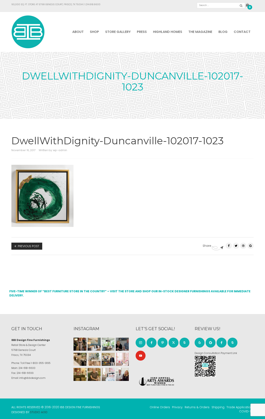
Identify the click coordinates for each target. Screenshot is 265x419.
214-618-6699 (25, 373)
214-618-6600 (26, 368)
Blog (223, 31)
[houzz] (184, 343)
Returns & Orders (197, 407)
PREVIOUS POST (28, 246)
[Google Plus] (250, 246)
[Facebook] (229, 246)
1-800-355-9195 (41, 363)
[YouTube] (141, 356)
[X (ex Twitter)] (173, 343)
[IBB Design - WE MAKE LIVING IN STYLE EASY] (28, 32)
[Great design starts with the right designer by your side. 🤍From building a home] (94, 359)
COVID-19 (246, 411)
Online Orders (160, 407)
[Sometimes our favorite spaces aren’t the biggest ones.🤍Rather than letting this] (122, 359)
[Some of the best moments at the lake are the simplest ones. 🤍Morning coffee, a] (108, 344)
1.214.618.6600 (92, 4)
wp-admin (60, 150)
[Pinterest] (243, 246)
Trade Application (239, 407)
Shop (94, 31)
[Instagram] (141, 343)
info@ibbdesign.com (32, 378)
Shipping (218, 407)
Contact (242, 31)
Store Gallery (118, 31)
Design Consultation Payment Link (216, 353)
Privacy (177, 407)
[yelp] (200, 343)
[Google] (211, 343)
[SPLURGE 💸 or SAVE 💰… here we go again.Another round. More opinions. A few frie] (122, 374)
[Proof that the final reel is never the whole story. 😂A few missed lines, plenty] (122, 344)
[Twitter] (236, 246)
